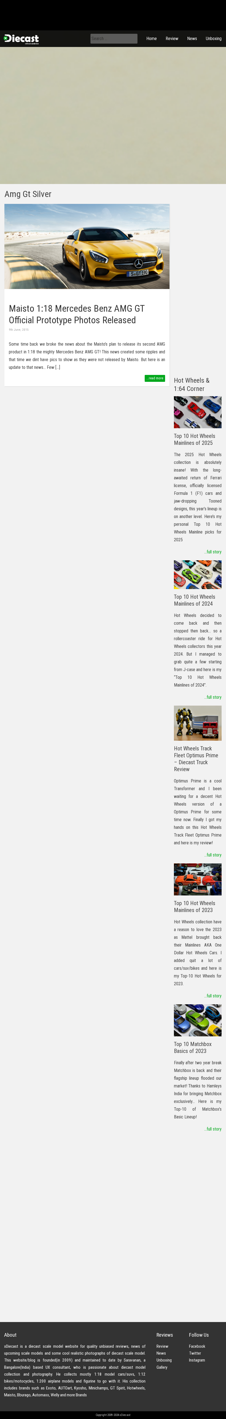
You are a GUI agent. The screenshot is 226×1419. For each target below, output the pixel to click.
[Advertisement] (198, 287)
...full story (213, 552)
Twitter (195, 1353)
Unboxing (214, 38)
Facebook (197, 1346)
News (192, 38)
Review (172, 38)
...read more (154, 378)
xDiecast (21, 39)
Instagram (197, 1360)
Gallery (162, 1367)
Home (151, 38)
